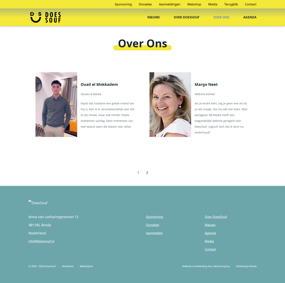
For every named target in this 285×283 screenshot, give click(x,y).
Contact (250, 4)
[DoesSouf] (45, 16)
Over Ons (221, 17)
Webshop (194, 4)
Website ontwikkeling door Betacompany (206, 266)
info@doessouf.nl (41, 241)
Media (212, 4)
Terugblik (231, 4)
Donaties (145, 4)
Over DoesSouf (187, 17)
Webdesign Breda (246, 266)
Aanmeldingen (169, 4)
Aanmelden (154, 233)
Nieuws (153, 17)
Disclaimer (68, 266)
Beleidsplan (86, 266)
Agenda (249, 17)
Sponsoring (123, 4)
